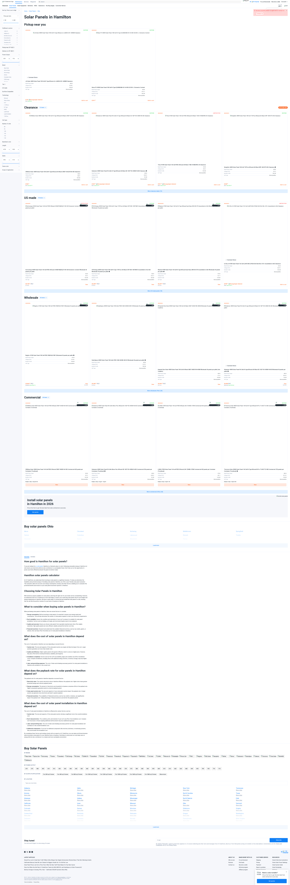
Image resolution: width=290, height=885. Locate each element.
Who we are (231, 860)
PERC (5, 109)
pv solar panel (39, 566)
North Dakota (187, 798)
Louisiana (80, 818)
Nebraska (133, 813)
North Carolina (188, 793)
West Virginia (240, 818)
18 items (40, 198)
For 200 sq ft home (48, 774)
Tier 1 (3, 84)
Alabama (27, 788)
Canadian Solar (7, 77)
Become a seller (275, 1)
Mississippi (133, 798)
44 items (44, 397)
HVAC (35, 5)
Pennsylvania (187, 818)
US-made (4, 88)
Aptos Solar (7, 70)
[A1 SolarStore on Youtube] (32, 852)
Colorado (27, 808)
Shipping (258, 860)
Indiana (79, 798)
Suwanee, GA (10, 42)
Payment (258, 865)
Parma (185, 539)
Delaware (27, 818)
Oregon (185, 813)
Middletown (187, 531)
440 (71, 768)
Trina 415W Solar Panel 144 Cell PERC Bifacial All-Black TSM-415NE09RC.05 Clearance (182, 164)
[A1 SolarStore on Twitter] (27, 852)
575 (131, 768)
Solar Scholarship (276, 867)
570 (126, 768)
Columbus (80, 535)
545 (104, 768)
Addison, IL (10, 33)
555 (115, 768)
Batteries (30, 5)
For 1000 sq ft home (91, 774)
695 (197, 768)
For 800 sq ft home (77, 774)
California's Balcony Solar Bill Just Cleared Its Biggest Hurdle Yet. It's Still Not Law (46, 862)
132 (5, 135)
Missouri (133, 803)
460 (87, 768)
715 (219, 768)
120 (5, 133)
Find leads (241, 862)
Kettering (133, 531)
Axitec (5, 74)
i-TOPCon (6, 105)
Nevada (132, 818)
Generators (41, 5)
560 (120, 768)
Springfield (239, 531)
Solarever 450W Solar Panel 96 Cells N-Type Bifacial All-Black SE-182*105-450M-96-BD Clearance (119, 171)
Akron (26, 531)
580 (137, 768)
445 (76, 768)
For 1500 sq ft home (121, 774)
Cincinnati (27, 539)
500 (93, 768)
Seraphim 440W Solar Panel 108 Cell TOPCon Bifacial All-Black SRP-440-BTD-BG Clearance (249, 167)
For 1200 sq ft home (106, 774)
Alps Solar (6, 68)
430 (60, 768)
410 (49, 768)
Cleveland (80, 531)
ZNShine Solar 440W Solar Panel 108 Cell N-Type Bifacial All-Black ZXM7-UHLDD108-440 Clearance (52, 171)
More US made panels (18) (155, 291)
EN (250, 1)
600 (159, 768)
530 (98, 768)
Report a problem (261, 867)
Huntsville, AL (10, 38)
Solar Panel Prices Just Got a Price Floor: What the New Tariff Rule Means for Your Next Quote (49, 865)
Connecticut (28, 813)
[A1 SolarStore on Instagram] (30, 852)
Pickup (258, 862)
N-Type (6, 107)
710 (214, 768)
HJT (5, 102)
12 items (42, 107)
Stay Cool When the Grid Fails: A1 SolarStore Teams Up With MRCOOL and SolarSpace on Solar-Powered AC (53, 867)
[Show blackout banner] (246, 2)
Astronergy (7, 72)
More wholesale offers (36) (154, 390)
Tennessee (239, 788)
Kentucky (80, 813)
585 (142, 768)
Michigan (133, 788)
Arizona (26, 793)
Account (283, 1)
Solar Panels (12, 5)
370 (26, 768)
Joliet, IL (10, 31)
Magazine (33, 1)
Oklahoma (186, 808)
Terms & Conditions (61, 877)
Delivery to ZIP (8, 51)
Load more (156, 545)
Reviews (230, 862)
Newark (185, 535)
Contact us (231, 865)
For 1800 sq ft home (150, 774)
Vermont (239, 803)
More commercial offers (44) (155, 491)
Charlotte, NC (10, 40)
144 (5, 138)
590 (148, 768)
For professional (243, 860)
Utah (237, 798)
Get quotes (35, 512)
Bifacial (6, 98)
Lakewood (133, 535)
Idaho (79, 788)
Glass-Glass (7, 100)
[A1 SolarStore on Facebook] (25, 852)
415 (54, 768)
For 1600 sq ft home (135, 774)
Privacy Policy (172, 845)
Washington (240, 813)
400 (37, 768)
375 (32, 768)
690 (192, 768)
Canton (26, 535)
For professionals (265, 1)
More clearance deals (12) (155, 191)
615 (170, 768)
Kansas (79, 808)
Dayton (79, 539)
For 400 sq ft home (62, 774)
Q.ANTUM (6, 111)
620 (175, 768)
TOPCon (6, 116)
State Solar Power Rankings (279, 862)
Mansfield (133, 539)
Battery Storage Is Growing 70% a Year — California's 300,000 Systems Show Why (45, 869)
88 (4, 126)
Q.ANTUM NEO (7, 114)
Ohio (39, 11)
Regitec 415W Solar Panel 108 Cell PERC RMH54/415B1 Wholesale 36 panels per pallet (49, 355)
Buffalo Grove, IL (10, 35)
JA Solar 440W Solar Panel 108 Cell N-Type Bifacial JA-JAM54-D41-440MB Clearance (48, 81)
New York (186, 788)
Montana (133, 808)
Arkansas (27, 798)
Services (26, 1)
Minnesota (133, 793)
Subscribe (278, 840)
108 (5, 131)
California (27, 803)
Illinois (79, 793)
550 (109, 768)
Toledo (238, 535)
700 (203, 768)
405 (43, 768)
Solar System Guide (277, 865)
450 (82, 768)
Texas (238, 793)
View (56, 484)
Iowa (78, 803)
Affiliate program (243, 869)
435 (65, 768)
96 (4, 129)
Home (25, 11)
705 (208, 768)
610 (164, 768)
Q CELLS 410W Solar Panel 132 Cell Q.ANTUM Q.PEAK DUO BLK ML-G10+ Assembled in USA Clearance (252, 263)
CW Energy (6, 79)
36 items (42, 297)
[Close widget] (286, 872)
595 (153, 768)
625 (181, 768)
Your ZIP (280, 5)
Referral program (243, 867)
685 (186, 768)
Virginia (238, 808)
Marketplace (18, 1)
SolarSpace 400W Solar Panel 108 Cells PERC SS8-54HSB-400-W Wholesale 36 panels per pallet (118, 360)
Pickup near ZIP (8, 47)
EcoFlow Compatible (7, 91)
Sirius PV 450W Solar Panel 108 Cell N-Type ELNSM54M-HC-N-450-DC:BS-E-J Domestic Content (118, 87)
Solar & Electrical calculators (280, 860)
